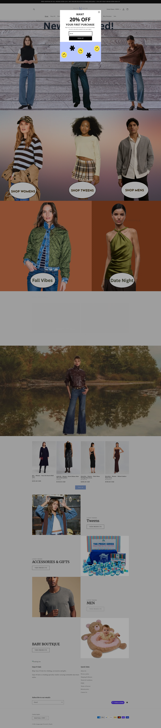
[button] (99, 12)
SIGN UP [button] (80, 38)
